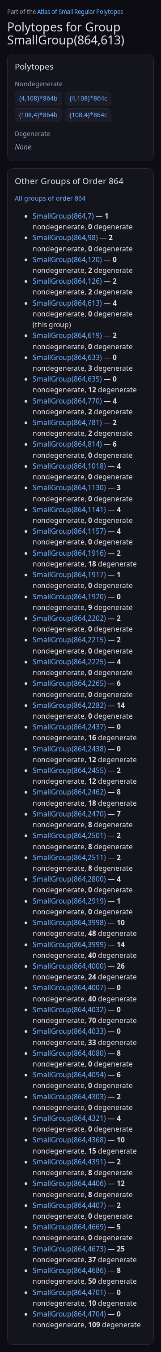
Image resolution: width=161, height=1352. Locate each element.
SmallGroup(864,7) (63, 216)
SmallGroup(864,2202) (69, 618)
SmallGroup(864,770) (67, 401)
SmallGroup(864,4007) (69, 987)
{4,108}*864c (88, 98)
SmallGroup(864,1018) (69, 466)
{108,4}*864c (88, 114)
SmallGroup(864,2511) (69, 857)
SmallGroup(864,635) (67, 379)
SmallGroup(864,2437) (69, 727)
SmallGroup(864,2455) (69, 770)
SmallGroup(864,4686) (69, 1270)
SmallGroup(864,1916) (69, 553)
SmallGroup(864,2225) (69, 662)
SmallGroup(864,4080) (69, 1053)
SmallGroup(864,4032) (69, 1009)
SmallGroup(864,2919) (69, 901)
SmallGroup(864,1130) (69, 487)
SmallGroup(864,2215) (69, 640)
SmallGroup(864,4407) (69, 1205)
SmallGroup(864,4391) (69, 1162)
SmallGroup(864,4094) (69, 1075)
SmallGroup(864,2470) (69, 814)
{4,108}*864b (38, 98)
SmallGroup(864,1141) (69, 509)
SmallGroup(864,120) (67, 259)
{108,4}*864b (38, 114)
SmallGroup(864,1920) (69, 596)
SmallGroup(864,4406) (69, 1183)
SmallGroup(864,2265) (69, 683)
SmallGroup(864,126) (67, 281)
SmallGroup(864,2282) (69, 705)
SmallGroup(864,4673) (69, 1249)
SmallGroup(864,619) (67, 335)
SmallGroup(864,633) (67, 357)
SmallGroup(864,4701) (69, 1292)
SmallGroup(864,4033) (69, 1031)
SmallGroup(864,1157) (69, 531)
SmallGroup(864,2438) (69, 749)
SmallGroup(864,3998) (69, 922)
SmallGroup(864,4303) (69, 1097)
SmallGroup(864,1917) (69, 574)
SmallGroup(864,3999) (69, 944)
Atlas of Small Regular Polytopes (80, 12)
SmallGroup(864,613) (67, 303)
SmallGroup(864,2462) (69, 792)
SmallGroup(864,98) (65, 237)
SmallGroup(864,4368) (69, 1140)
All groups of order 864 (50, 198)
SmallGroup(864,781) (67, 422)
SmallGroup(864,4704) (69, 1314)
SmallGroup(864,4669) (69, 1227)
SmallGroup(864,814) (67, 444)
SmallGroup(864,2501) (69, 835)
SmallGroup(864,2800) (69, 879)
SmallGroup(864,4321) (69, 1118)
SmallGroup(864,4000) (69, 966)
